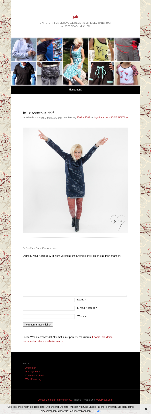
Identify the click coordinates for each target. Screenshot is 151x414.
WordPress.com (104, 399)
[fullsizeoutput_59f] (75, 180)
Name (81, 299)
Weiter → (123, 117)
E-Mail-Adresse (87, 307)
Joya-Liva (98, 117)
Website (82, 316)
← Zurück (111, 117)
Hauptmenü (75, 89)
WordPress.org (33, 379)
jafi (75, 16)
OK (99, 410)
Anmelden (30, 367)
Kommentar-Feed (34, 375)
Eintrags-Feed (33, 371)
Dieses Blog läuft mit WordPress (55, 399)
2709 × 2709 (83, 117)
